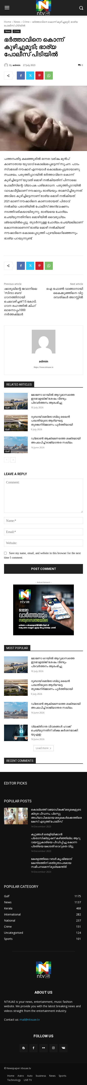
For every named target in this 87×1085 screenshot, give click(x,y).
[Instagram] (53, 1048)
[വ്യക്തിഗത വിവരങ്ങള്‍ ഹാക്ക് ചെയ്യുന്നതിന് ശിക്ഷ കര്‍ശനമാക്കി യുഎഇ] (16, 733)
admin (16, 65)
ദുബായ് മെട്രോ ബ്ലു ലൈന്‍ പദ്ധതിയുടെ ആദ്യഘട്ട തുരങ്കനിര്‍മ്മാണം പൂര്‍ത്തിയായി (52, 420)
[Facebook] (21, 75)
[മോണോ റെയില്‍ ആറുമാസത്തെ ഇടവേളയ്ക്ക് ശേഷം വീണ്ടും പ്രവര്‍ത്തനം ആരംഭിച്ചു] (16, 401)
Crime (26, 22)
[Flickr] (43, 1048)
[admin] (6, 65)
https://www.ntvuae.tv (43, 367)
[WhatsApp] (49, 75)
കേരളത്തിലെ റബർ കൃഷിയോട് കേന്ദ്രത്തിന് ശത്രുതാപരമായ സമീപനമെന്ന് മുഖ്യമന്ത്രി (51, 862)
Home (7, 22)
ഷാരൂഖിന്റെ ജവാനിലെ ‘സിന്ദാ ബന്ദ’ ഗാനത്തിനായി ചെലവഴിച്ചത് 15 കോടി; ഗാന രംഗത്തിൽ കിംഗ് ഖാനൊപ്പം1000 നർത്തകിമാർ (20, 301)
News (17, 22)
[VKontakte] (63, 1048)
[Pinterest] (39, 75)
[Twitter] (30, 75)
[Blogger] (24, 1048)
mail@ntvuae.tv (30, 1019)
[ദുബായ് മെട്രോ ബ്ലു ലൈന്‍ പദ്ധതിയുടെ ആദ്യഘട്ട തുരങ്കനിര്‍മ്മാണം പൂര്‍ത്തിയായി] (16, 423)
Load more (42, 748)
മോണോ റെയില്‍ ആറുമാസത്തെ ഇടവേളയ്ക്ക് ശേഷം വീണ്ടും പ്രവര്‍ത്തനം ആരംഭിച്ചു (52, 398)
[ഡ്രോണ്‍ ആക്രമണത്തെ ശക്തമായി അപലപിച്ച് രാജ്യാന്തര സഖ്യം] (16, 445)
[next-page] (13, 460)
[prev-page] (6, 460)
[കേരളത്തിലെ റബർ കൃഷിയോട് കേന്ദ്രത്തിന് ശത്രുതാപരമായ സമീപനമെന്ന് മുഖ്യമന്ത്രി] (16, 865)
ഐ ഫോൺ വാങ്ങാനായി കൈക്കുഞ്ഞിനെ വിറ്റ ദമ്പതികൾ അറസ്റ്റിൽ (64, 293)
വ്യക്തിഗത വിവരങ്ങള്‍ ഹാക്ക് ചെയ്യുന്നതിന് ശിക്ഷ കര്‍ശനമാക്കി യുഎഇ (54, 730)
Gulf (7, 407)
